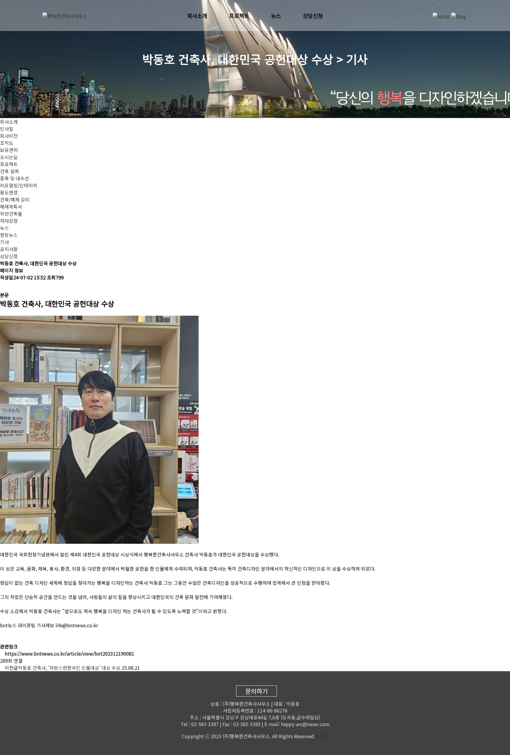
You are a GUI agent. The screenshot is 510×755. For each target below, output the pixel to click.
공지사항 (9, 249)
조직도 (6, 142)
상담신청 (313, 15)
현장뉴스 (9, 234)
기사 (4, 241)
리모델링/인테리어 (18, 185)
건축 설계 (9, 171)
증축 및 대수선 (14, 178)
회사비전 (9, 135)
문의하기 (256, 691)
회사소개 (197, 15)
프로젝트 (239, 15)
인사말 (6, 128)
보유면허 (9, 149)
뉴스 (276, 15)
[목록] (5, 286)
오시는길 (9, 157)
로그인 (321, 736)
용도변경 (9, 192)
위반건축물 (11, 213)
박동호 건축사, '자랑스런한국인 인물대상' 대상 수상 (69, 667)
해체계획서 (11, 206)
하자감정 (9, 220)
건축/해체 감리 (15, 199)
